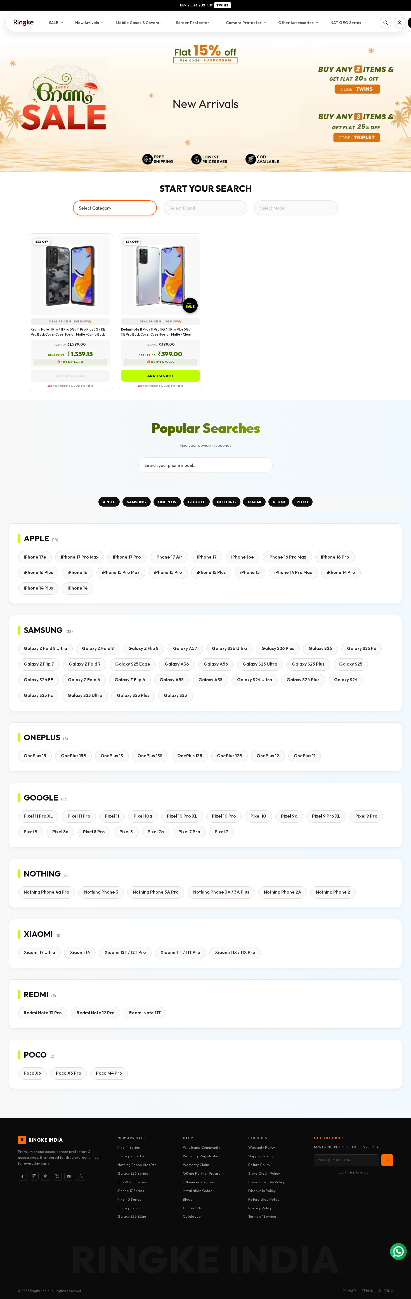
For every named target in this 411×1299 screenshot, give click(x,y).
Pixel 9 (30, 831)
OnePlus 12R (229, 755)
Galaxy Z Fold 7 (85, 664)
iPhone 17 (207, 557)
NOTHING (226, 502)
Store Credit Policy (264, 1173)
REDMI (279, 502)
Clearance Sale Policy (266, 1182)
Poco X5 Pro (68, 1073)
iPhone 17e (35, 557)
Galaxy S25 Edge (132, 664)
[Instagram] (34, 1176)
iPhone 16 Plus (38, 572)
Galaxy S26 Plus (277, 648)
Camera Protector (243, 22)
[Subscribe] (387, 1160)
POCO (302, 502)
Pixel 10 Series (129, 1199)
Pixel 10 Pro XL (182, 816)
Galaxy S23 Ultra (85, 695)
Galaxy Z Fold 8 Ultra (45, 648)
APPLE (109, 502)
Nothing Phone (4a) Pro (137, 1164)
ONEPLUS (167, 502)
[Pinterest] (45, 1176)
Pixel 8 (126, 831)
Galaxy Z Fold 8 (98, 648)
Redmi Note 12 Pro (96, 1012)
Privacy (349, 1291)
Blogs (187, 1199)
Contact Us (192, 1208)
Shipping (385, 1291)
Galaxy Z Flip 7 (39, 664)
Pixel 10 (258, 816)
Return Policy (259, 1164)
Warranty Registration (201, 1156)
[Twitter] (57, 1176)
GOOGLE (196, 502)
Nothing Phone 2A (282, 892)
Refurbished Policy (264, 1199)
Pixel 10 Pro (224, 816)
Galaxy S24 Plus (303, 679)
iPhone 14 (78, 588)
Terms (367, 1291)
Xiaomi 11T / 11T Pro (180, 952)
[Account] (399, 23)
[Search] (385, 23)
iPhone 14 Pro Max (293, 572)
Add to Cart (160, 376)
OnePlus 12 (268, 755)
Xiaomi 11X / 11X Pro (235, 952)
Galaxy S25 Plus (308, 664)
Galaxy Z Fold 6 (84, 679)
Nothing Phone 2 (333, 892)
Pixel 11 (112, 816)
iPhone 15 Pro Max (121, 572)
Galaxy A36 (177, 664)
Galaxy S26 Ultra (229, 648)
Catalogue (192, 1216)
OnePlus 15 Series (132, 1182)
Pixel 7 (221, 831)
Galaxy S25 (350, 664)
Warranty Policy (261, 1147)
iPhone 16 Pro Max (287, 557)
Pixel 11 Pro (79, 816)
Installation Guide (197, 1190)
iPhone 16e (242, 557)
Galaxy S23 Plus (133, 695)
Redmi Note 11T (145, 1012)
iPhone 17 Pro (127, 557)
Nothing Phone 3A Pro (156, 892)
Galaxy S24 (346, 679)
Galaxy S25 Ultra (260, 664)
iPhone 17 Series (130, 1190)
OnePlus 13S (150, 755)
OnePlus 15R (73, 755)
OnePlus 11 (304, 755)
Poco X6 (32, 1073)
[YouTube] (68, 1176)
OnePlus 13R (189, 755)
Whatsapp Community (201, 1147)
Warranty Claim (196, 1164)
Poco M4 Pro (109, 1073)
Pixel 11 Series (128, 1147)
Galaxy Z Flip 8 (143, 648)
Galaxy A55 (172, 679)
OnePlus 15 (35, 755)
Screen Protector (192, 22)
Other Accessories (296, 22)
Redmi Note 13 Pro (43, 1012)
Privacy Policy (260, 1208)
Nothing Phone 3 (101, 892)
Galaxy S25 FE (361, 648)
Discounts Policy (262, 1190)
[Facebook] (22, 1176)
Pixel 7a (156, 831)
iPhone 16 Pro (335, 557)
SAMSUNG (136, 502)
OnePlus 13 (112, 755)
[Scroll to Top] (400, 1268)
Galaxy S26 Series (132, 1173)
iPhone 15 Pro (168, 572)
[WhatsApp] (80, 1176)
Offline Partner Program (203, 1173)
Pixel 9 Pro (366, 816)
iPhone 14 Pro (341, 572)
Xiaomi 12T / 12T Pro (125, 952)
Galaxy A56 (216, 664)
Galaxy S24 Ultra (254, 679)
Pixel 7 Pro (189, 831)
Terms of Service (262, 1216)
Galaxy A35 (211, 679)
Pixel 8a (60, 831)
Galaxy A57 (185, 648)
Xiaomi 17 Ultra (39, 952)
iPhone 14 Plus (38, 588)
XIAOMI (254, 502)
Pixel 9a (289, 816)
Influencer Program (199, 1182)
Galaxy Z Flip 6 (130, 679)
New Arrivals (87, 22)
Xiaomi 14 (80, 952)
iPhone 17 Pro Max (79, 557)
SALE (53, 22)
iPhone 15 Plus (211, 572)
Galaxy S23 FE (38, 695)
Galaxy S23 (175, 695)
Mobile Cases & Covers (137, 22)
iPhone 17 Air (168, 557)
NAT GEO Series (345, 22)
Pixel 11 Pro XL (38, 816)
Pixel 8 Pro (94, 831)
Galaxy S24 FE (38, 679)
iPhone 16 (78, 572)
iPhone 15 (250, 572)
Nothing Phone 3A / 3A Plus (221, 892)
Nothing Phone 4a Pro (46, 892)
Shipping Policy (260, 1156)
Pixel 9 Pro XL (326, 816)
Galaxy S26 (320, 648)
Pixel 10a (143, 816)
